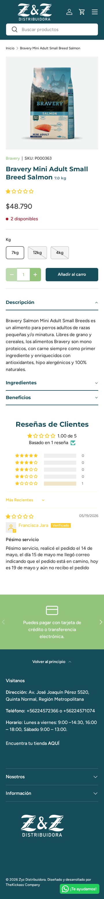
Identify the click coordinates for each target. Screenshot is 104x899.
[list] (52, 103)
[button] (82, 12)
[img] (20, 516)
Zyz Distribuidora (32, 880)
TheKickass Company (23, 885)
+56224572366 (42, 711)
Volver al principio (49, 661)
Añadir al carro (72, 274)
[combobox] (52, 29)
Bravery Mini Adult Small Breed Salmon (50, 48)
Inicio (10, 48)
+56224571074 (79, 711)
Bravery (13, 158)
